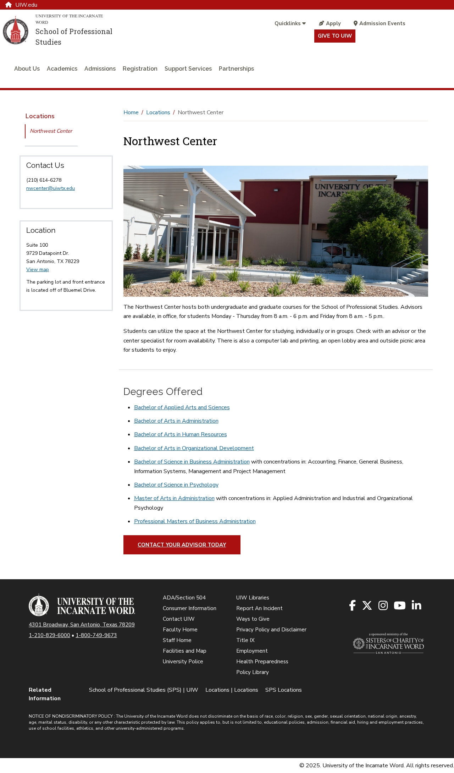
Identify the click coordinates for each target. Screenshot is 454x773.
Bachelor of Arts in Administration (176, 421)
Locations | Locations (231, 690)
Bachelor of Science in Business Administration (192, 462)
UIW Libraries (252, 597)
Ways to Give (253, 619)
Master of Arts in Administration (174, 498)
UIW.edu (26, 5)
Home (131, 112)
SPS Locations (283, 690)
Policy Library (252, 672)
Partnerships (236, 68)
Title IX (245, 640)
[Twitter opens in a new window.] (367, 606)
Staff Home (177, 640)
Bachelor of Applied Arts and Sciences (182, 407)
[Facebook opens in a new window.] (353, 606)
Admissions (100, 68)
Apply (333, 23)
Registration (140, 68)
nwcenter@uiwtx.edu (50, 188)
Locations (40, 116)
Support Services (188, 68)
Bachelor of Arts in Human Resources (180, 434)
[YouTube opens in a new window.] (400, 606)
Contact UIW (179, 619)
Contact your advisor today (182, 544)
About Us (27, 68)
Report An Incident (259, 608)
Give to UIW (335, 35)
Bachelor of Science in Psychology (176, 485)
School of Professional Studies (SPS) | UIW (143, 690)
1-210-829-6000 (49, 635)
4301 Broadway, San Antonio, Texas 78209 (82, 624)
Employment (252, 650)
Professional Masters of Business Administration (195, 521)
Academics (62, 68)
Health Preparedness (262, 661)
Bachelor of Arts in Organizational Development (194, 448)
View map (37, 269)
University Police (183, 661)
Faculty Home (180, 629)
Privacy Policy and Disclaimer (271, 629)
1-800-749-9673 (96, 635)
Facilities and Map (184, 650)
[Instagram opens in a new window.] (384, 606)
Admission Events (382, 23)
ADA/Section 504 (184, 597)
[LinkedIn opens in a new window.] (417, 606)
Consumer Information (189, 608)
